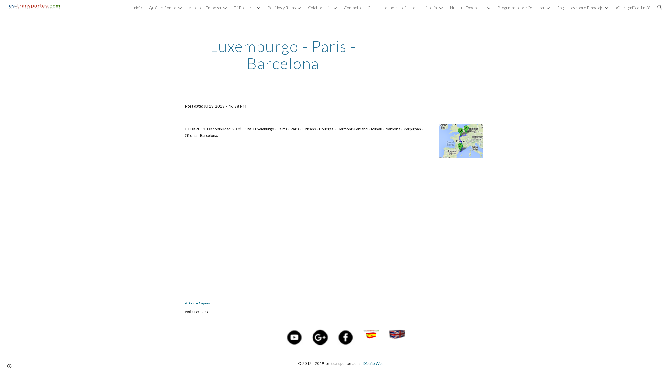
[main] (283, 54)
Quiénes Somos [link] (163, 7)
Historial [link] (430, 7)
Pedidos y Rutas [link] (281, 7)
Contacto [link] (352, 7)
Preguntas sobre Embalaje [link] (580, 7)
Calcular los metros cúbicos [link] (392, 7)
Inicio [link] (137, 7)
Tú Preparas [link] (244, 7)
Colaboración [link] (320, 7)
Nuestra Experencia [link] (467, 7)
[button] (660, 7)
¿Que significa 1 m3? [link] (633, 7)
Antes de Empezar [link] (205, 7)
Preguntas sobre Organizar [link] (521, 7)
